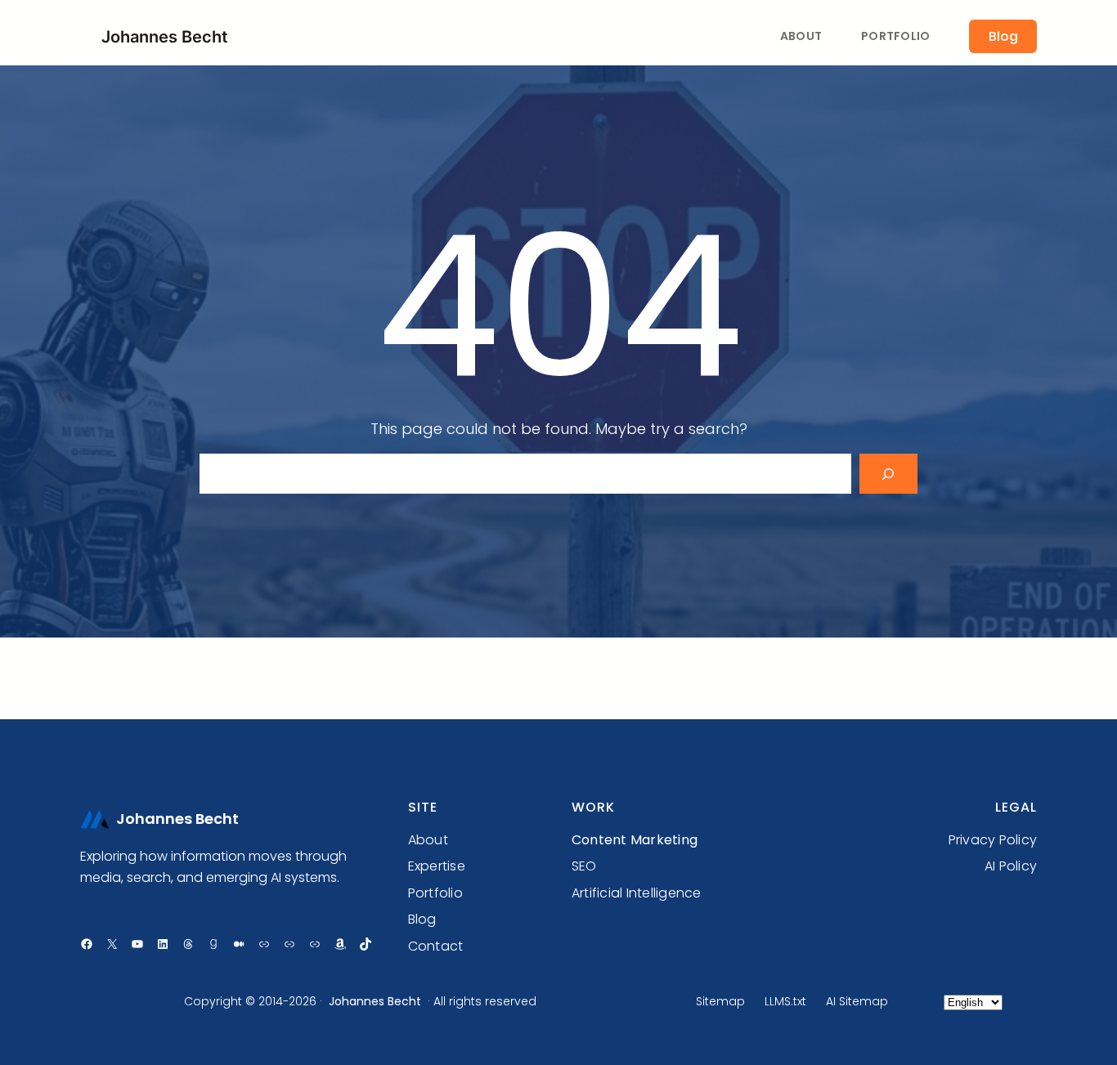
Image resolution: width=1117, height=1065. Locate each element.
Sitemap (720, 1001)
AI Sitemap (857, 1001)
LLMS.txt (785, 1001)
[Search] (888, 474)
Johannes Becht (164, 37)
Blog (1003, 36)
